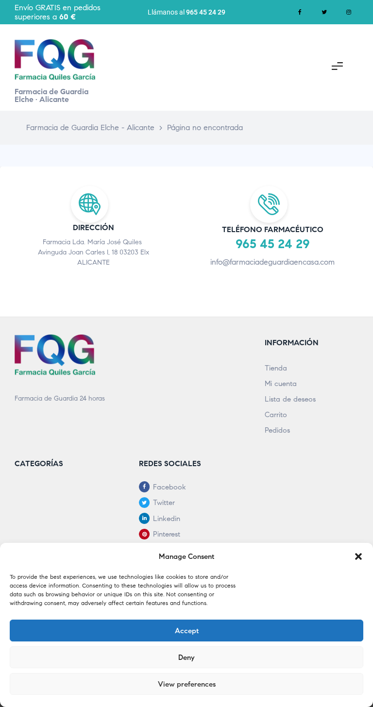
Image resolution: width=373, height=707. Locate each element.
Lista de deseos (290, 399)
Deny (186, 657)
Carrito (276, 414)
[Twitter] (324, 12)
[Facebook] (300, 12)
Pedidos (277, 430)
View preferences (187, 684)
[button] (358, 556)
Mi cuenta (281, 383)
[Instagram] (348, 12)
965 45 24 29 (205, 12)
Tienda (276, 368)
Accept (187, 630)
